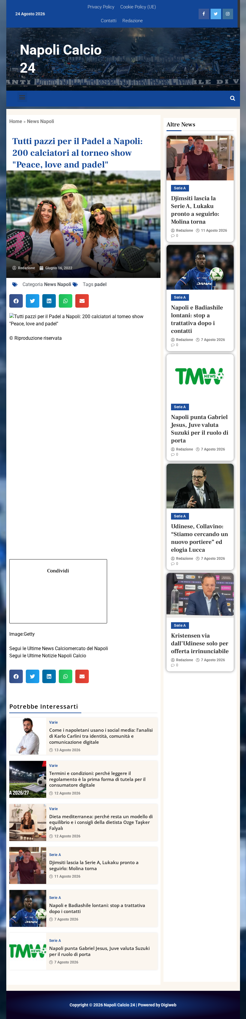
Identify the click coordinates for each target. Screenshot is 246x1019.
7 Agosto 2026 (66, 919)
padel (100, 284)
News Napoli (40, 121)
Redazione (132, 20)
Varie (53, 722)
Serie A (55, 855)
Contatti (108, 20)
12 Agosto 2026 (67, 793)
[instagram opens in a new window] (228, 14)
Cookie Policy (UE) (138, 7)
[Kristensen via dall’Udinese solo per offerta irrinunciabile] (200, 595)
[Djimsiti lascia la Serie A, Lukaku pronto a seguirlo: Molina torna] (27, 865)
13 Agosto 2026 (67, 750)
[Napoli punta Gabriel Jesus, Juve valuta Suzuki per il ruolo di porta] (27, 951)
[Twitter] (83, 427)
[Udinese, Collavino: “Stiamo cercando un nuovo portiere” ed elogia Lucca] (200, 486)
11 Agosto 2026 (67, 876)
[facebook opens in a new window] (204, 14)
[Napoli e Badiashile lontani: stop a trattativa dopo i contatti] (27, 908)
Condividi (58, 571)
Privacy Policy (101, 7)
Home (15, 121)
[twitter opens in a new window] (216, 14)
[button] (22, 97)
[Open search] (232, 98)
